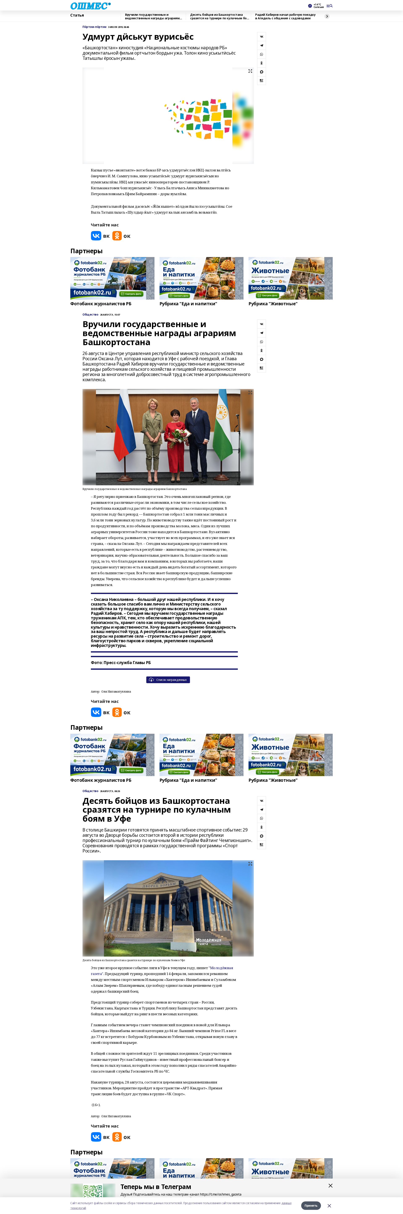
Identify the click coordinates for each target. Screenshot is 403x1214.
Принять (311, 1205)
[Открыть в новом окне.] (100, 235)
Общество (90, 314)
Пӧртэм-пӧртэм (94, 27)
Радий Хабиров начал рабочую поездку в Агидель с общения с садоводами (285, 16)
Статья (77, 15)
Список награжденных (171, 680)
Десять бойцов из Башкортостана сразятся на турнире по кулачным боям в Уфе (220, 16)
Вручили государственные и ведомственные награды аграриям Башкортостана (152, 16)
